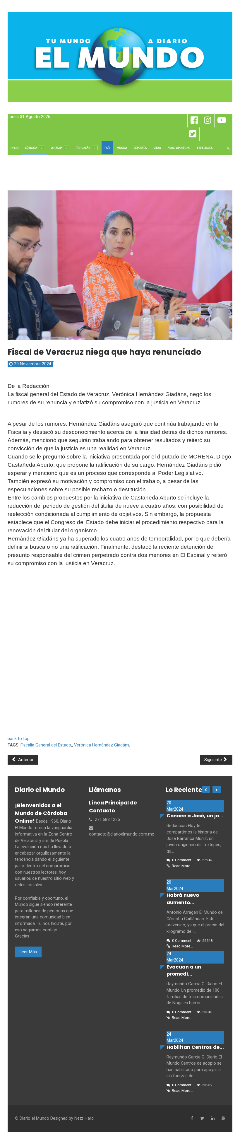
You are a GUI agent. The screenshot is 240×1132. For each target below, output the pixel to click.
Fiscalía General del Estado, (46, 745)
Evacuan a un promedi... (184, 971)
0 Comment (181, 860)
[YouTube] (223, 1118)
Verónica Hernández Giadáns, (102, 745)
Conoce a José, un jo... (195, 815)
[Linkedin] (212, 1118)
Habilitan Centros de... (195, 1047)
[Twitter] (202, 1118)
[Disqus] (120, 654)
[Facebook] (192, 1118)
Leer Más (28, 951)
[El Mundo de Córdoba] (120, 57)
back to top (19, 738)
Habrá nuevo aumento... (183, 899)
